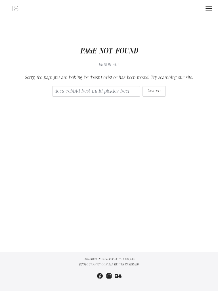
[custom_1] (118, 276)
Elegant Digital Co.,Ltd (118, 259)
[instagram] (109, 276)
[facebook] (100, 276)
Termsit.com (98, 264)
